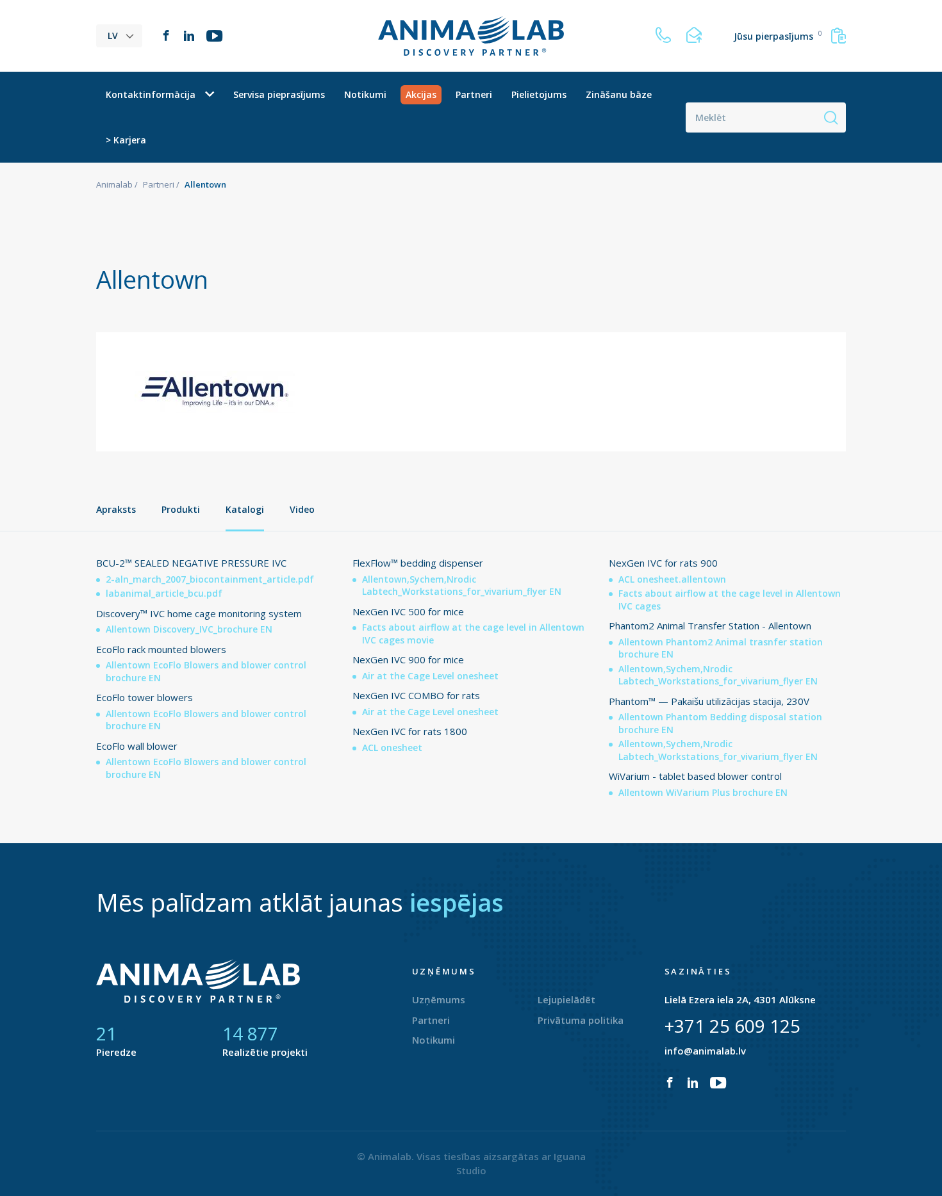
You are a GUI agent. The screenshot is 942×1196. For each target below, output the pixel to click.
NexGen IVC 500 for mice (408, 611)
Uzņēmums (438, 999)
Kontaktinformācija (150, 94)
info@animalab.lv (705, 1050)
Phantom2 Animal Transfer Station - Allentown (710, 625)
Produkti (180, 509)
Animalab (114, 184)
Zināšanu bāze (619, 94)
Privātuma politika (581, 1020)
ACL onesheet (392, 747)
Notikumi (365, 94)
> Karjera (126, 140)
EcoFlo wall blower (137, 745)
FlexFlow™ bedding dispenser (417, 562)
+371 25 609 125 (732, 1026)
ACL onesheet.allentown (672, 579)
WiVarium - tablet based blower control (695, 776)
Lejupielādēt (566, 999)
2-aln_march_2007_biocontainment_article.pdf (210, 579)
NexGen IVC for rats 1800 (409, 731)
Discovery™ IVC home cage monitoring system (199, 613)
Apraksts (116, 509)
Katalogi (245, 509)
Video (302, 509)
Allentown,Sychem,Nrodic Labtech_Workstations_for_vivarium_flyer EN (461, 585)
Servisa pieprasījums (279, 94)
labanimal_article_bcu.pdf (164, 593)
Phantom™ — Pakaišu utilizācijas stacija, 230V (709, 701)
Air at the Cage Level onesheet (430, 676)
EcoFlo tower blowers (144, 697)
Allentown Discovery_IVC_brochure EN (189, 629)
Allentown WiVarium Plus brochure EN (703, 792)
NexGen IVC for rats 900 (663, 562)
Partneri (474, 94)
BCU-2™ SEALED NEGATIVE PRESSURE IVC (191, 562)
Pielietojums (538, 94)
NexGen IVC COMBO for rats (416, 695)
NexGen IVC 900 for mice (408, 659)
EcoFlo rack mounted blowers (161, 649)
